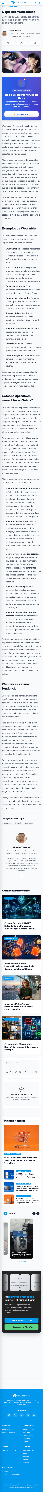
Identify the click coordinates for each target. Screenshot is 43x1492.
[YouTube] (27, 1415)
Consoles (26, 1438)
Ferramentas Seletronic (11, 1474)
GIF (11, 1072)
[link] (21, 875)
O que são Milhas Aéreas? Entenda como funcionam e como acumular (18, 1006)
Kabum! (26, 1459)
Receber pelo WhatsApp (23, 1327)
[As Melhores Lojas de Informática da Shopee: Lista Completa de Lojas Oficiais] (21, 947)
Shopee (26, 1456)
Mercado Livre (28, 1450)
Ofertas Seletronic (9, 1471)
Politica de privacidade (11, 1432)
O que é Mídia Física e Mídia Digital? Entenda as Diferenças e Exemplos (21, 1047)
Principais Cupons (9, 1450)
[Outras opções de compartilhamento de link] (35, 43)
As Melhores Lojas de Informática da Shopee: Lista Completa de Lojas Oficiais (19, 966)
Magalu (26, 1462)
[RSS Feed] (34, 1415)
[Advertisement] (21, 1357)
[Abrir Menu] (3, 2)
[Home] (19, 2)
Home (4, 6)
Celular (25, 1441)
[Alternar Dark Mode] (40, 2)
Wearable (29, 823)
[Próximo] (37, 1213)
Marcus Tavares (15, 31)
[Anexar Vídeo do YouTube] (25, 1072)
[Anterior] (34, 1213)
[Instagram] (15, 1415)
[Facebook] (9, 1415)
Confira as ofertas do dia (21, 1320)
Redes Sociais (28, 1429)
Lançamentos (28, 1435)
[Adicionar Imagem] (20, 1072)
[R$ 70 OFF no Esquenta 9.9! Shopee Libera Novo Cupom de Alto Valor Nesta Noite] (21, 1146)
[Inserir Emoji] (7, 1072)
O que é (18, 823)
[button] (8, 43)
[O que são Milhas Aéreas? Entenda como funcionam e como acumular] (21, 987)
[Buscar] (35, 2)
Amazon (26, 1453)
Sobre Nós (6, 1429)
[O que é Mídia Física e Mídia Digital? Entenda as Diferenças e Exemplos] (21, 1028)
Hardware (13, 6)
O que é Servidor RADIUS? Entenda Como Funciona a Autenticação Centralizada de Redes (20, 927)
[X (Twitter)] (21, 1415)
